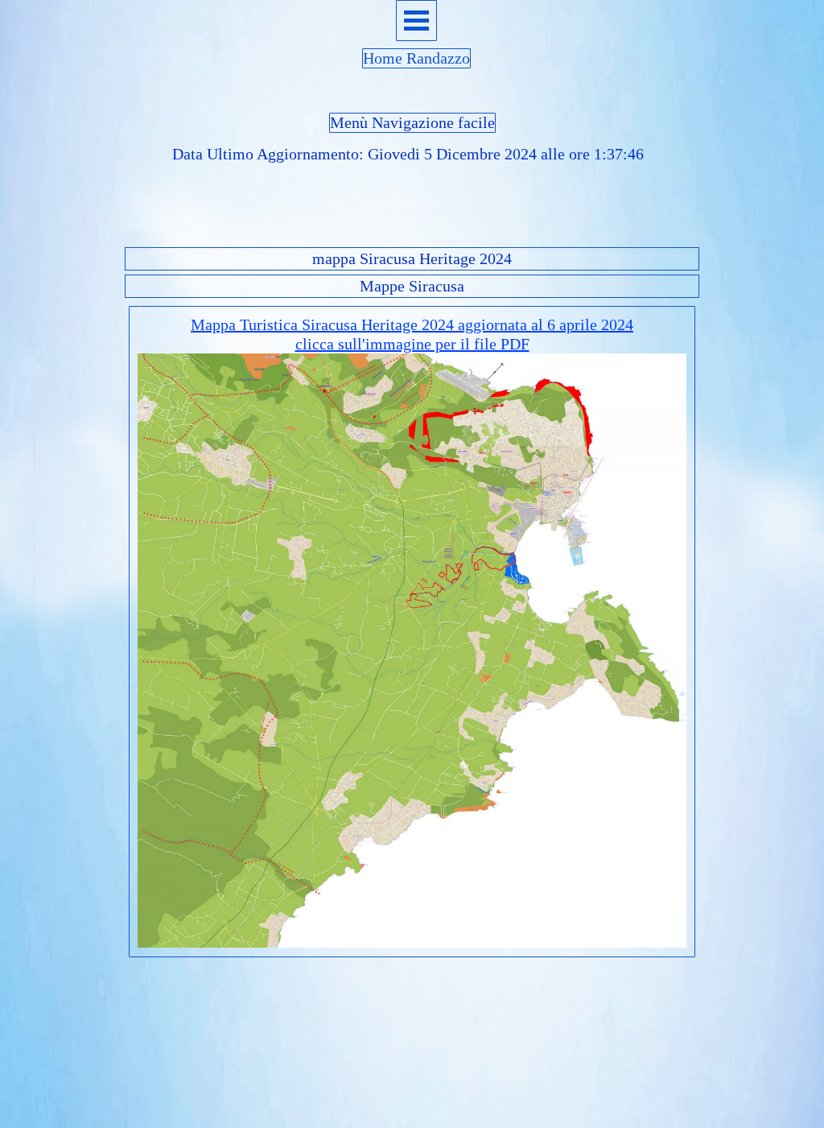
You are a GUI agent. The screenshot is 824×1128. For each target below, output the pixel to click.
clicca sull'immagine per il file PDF (412, 344)
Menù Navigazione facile (412, 122)
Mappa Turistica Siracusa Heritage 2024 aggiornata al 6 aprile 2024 (412, 324)
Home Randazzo (416, 58)
